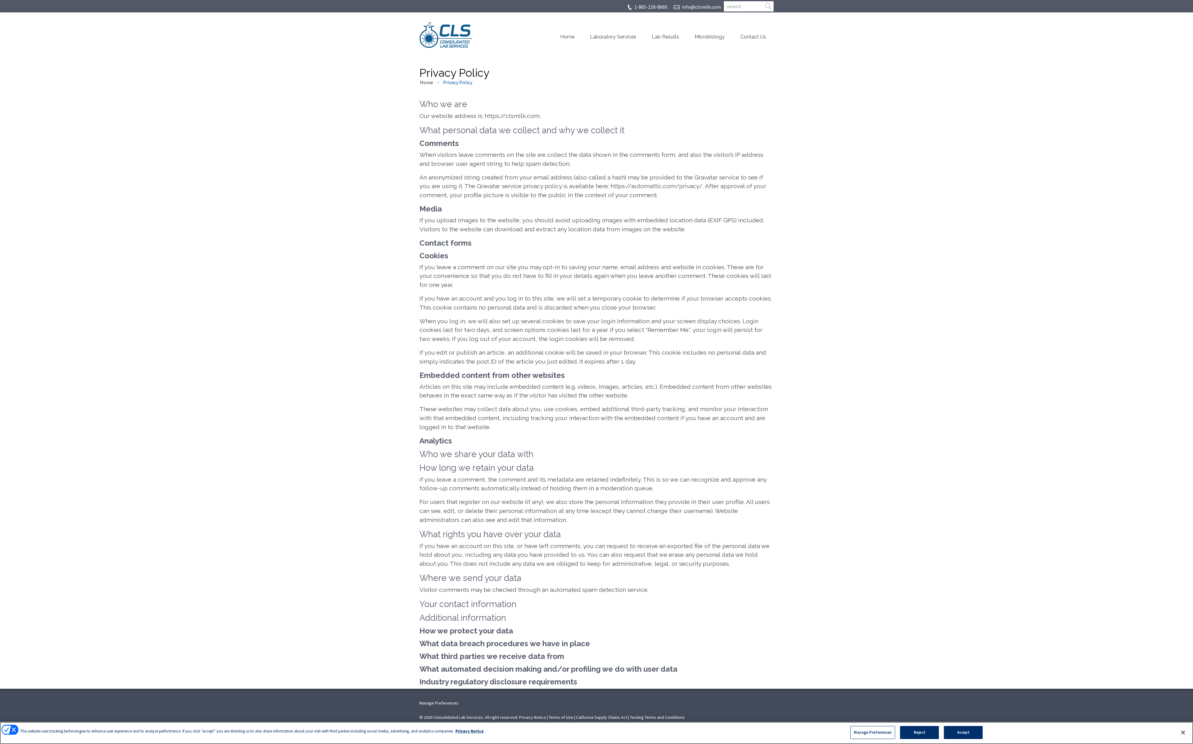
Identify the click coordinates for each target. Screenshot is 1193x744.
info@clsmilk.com (701, 7)
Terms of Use (561, 717)
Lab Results (665, 37)
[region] (596, 733)
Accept (963, 732)
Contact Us (753, 37)
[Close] (1183, 732)
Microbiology (710, 37)
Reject (920, 732)
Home (567, 37)
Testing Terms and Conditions (657, 717)
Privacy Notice (532, 717)
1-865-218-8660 (650, 7)
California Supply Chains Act (601, 717)
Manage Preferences (439, 703)
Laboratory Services (613, 37)
